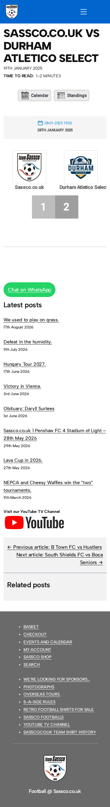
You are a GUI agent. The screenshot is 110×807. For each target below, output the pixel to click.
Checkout (35, 634)
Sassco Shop (37, 657)
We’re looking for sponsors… (56, 679)
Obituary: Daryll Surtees (29, 408)
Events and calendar (47, 642)
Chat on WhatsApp (29, 290)
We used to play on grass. (31, 320)
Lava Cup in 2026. (23, 460)
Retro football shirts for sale (58, 709)
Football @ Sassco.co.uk (55, 791)
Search (31, 664)
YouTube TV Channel (46, 724)
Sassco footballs (43, 717)
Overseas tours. (41, 694)
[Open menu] (83, 11)
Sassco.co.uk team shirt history (59, 732)
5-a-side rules (39, 701)
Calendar (40, 95)
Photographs (38, 686)
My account (37, 649)
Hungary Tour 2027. (25, 364)
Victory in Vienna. (22, 386)
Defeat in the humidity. (28, 342)
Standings (77, 95)
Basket (31, 626)
